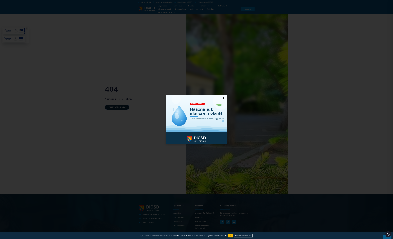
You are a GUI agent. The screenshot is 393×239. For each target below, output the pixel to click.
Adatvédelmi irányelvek (243, 236)
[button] (224, 98)
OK (231, 236)
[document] (196, 119)
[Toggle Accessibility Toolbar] (388, 234)
